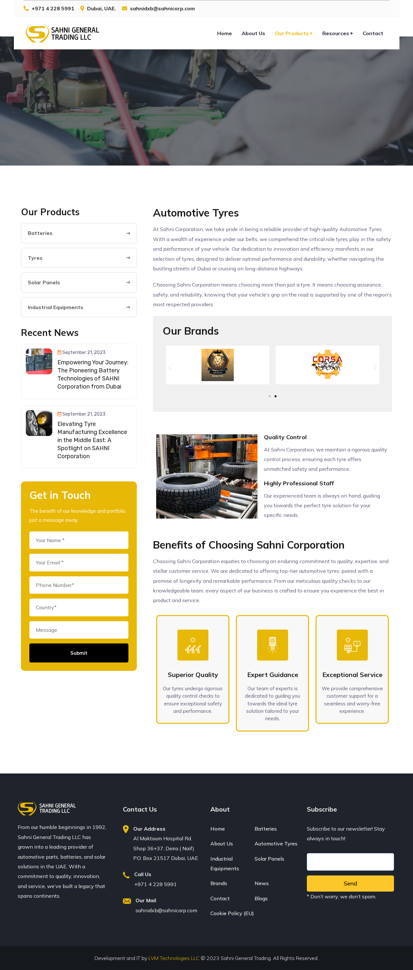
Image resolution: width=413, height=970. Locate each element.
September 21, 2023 (84, 352)
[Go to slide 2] (276, 396)
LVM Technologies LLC (174, 958)
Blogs (261, 898)
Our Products (292, 33)
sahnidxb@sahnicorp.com (166, 910)
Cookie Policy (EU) (232, 913)
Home (224, 33)
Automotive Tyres (276, 843)
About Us (253, 33)
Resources (335, 33)
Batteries (266, 828)
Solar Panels (269, 858)
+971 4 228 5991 (53, 8)
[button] (170, 367)
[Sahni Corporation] (62, 33)
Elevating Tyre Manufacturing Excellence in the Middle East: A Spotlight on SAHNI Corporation (92, 440)
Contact (373, 33)
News (262, 883)
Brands (218, 883)
